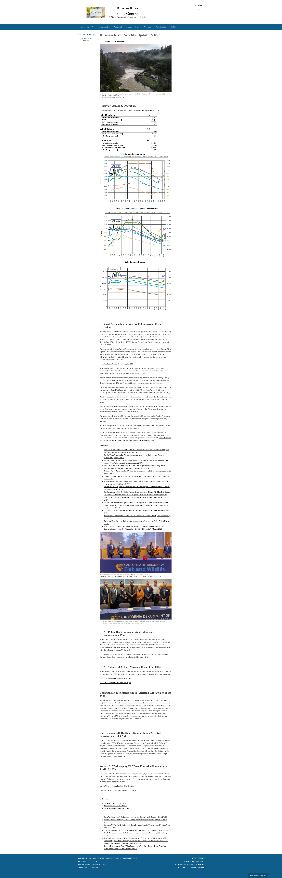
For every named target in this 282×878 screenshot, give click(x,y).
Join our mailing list (258, 876)
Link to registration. (118, 756)
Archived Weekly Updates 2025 (87, 39)
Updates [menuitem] (173, 27)
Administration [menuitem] (104, 27)
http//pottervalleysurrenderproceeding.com (114, 647)
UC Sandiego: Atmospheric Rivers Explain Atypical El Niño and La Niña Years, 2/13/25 (135, 838)
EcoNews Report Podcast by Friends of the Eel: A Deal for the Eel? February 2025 (133, 529)
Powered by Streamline (186, 867)
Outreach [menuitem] (147, 27)
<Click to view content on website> (113, 41)
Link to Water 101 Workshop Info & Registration (117, 786)
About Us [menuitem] (90, 27)
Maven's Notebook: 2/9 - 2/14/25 (115, 806)
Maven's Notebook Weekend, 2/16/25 (117, 808)
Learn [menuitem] (137, 27)
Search (200, 10)
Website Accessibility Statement (189, 864)
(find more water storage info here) (149, 110)
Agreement (132, 331)
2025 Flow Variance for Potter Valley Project (115, 678)
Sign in (201, 867)
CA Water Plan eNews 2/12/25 (115, 803)
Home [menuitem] (82, 27)
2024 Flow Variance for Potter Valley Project (115, 683)
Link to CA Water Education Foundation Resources (118, 790)
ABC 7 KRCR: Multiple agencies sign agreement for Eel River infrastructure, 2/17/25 (134, 526)
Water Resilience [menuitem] (161, 27)
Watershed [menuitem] (118, 27)
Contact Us (199, 6)
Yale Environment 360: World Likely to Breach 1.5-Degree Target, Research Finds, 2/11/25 (136, 830)
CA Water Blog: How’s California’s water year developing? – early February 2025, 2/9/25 (135, 817)
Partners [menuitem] (129, 27)
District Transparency (194, 861)
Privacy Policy (197, 858)
